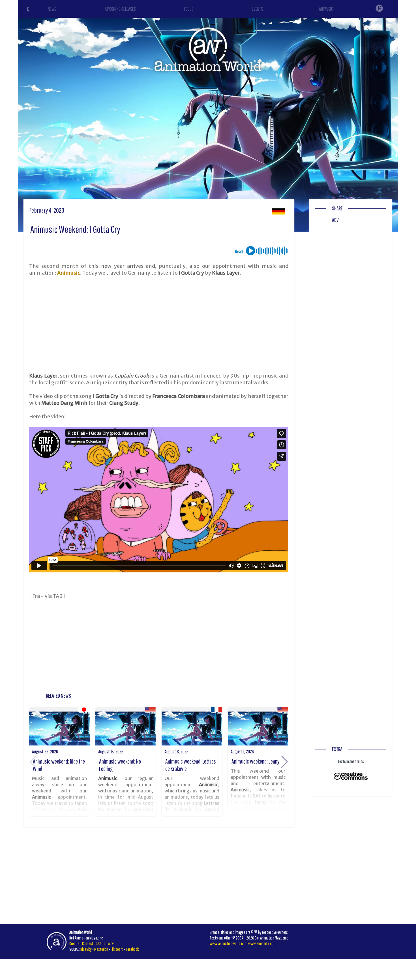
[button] (284, 762)
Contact (87, 943)
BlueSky (86, 949)
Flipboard (117, 949)
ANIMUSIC (326, 9)
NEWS (52, 9)
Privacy (109, 943)
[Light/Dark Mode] (29, 10)
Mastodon (101, 949)
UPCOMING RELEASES (120, 9)
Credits (74, 943)
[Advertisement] (158, 324)
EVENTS (257, 9)
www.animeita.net (261, 943)
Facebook (132, 949)
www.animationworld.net (228, 943)
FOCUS (189, 9)
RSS (98, 943)
